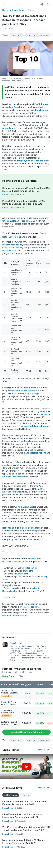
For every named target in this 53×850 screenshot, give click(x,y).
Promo (5, 195)
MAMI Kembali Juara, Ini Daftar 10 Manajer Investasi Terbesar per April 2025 (23, 841)
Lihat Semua (44, 749)
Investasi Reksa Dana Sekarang (26, 732)
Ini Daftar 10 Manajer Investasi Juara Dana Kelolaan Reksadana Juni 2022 (24, 803)
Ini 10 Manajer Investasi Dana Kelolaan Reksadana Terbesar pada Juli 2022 (22, 815)
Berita (5, 10)
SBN (21, 676)
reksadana (34, 607)
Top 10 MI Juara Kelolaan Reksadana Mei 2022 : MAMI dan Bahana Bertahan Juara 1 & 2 (26, 828)
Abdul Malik (16, 643)
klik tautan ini (21, 573)
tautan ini (32, 568)
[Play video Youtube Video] (26, 766)
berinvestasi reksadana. (15, 615)
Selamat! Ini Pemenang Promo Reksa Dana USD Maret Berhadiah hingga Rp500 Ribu (26, 189)
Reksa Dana (18, 10)
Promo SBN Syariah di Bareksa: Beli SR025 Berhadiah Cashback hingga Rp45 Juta (23, 202)
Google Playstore (11, 585)
